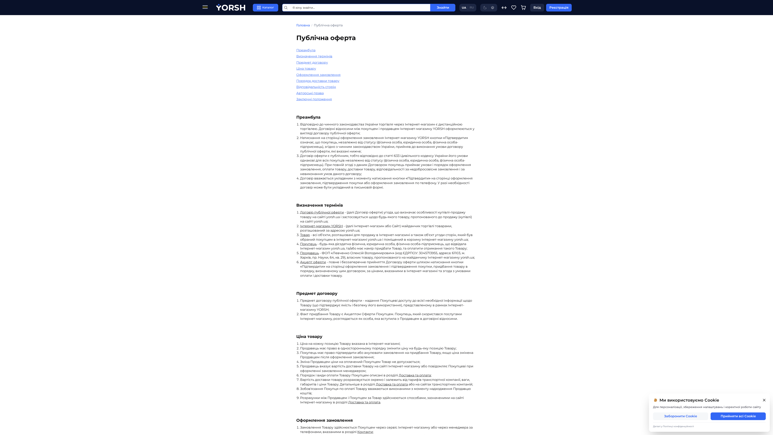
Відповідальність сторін (316, 87)
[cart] (523, 7)
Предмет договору (312, 62)
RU (472, 7)
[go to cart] (523, 7)
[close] (764, 400)
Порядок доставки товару (317, 81)
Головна (303, 25)
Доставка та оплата (392, 384)
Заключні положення (314, 99)
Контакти (365, 432)
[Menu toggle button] (205, 7)
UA (464, 7)
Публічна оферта (328, 25)
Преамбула (305, 50)
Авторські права (310, 93)
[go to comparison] (504, 7)
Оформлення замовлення (318, 75)
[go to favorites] (514, 7)
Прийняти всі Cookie (738, 416)
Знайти (443, 7)
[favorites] (514, 7)
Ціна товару (306, 68)
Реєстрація (558, 7)
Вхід (537, 7)
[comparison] (504, 7)
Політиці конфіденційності (678, 426)
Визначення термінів (314, 56)
